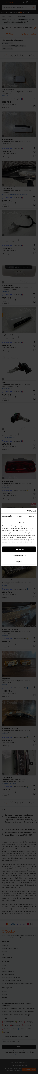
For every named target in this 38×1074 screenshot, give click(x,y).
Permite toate (19, 549)
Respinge (19, 561)
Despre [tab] (31, 516)
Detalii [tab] (19, 516)
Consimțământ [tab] (7, 516)
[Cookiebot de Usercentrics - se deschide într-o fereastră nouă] (27, 511)
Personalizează (18, 555)
